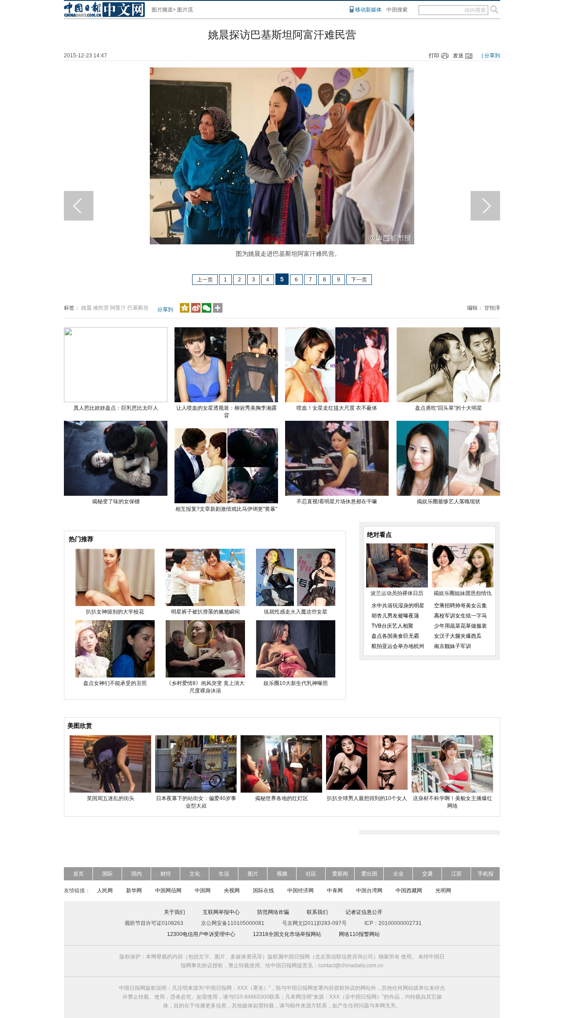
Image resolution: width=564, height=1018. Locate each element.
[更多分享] (218, 311)
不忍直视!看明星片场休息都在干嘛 (337, 501)
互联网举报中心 (221, 912)
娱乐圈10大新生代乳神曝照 (295, 683)
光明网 (443, 890)
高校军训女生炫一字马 (460, 616)
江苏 (456, 874)
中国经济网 (300, 890)
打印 (434, 55)
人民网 (105, 890)
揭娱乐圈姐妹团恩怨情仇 (463, 593)
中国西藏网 (409, 890)
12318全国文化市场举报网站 (287, 934)
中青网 (335, 890)
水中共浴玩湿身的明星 (397, 606)
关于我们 (174, 912)
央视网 (232, 890)
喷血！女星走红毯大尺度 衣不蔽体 (337, 408)
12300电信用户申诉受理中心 (201, 934)
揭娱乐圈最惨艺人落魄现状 (448, 501)
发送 (458, 55)
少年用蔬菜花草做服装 (460, 626)
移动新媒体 (368, 10)
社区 (311, 874)
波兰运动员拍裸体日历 (397, 593)
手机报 (486, 874)
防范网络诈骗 (273, 912)
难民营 (101, 308)
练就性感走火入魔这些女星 (295, 612)
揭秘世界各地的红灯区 (281, 798)
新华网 (134, 890)
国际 (107, 874)
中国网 (203, 890)
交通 (427, 874)
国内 (136, 874)
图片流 (185, 10)
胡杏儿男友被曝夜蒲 (395, 616)
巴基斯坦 (137, 308)
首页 (78, 874)
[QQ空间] (184, 311)
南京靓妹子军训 (452, 646)
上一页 (205, 280)
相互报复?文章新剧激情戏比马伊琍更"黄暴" (226, 509)
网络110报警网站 (359, 934)
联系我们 (317, 912)
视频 (282, 874)
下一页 (359, 280)
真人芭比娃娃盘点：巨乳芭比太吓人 (116, 408)
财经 (165, 874)
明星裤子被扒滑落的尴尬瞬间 (205, 612)
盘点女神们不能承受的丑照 (115, 683)
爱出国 (369, 874)
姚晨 (86, 308)
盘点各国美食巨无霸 (395, 636)
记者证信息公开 (363, 912)
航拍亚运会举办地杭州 (397, 646)
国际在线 (263, 890)
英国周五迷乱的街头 (110, 798)
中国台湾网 (369, 890)
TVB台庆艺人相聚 (392, 626)
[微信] (207, 311)
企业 (398, 874)
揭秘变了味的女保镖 (116, 501)
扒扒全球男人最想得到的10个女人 (367, 798)
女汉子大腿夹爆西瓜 (458, 636)
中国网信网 (168, 890)
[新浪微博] (195, 311)
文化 (194, 874)
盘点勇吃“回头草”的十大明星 (448, 408)
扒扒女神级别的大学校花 (115, 612)
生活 (224, 874)
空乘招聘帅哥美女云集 (460, 606)
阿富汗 (118, 308)
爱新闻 (340, 874)
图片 (253, 874)
